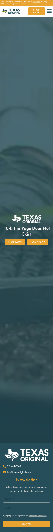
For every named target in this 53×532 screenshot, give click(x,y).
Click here (36, 2)
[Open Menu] (49, 11)
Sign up (26, 523)
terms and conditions (38, 515)
